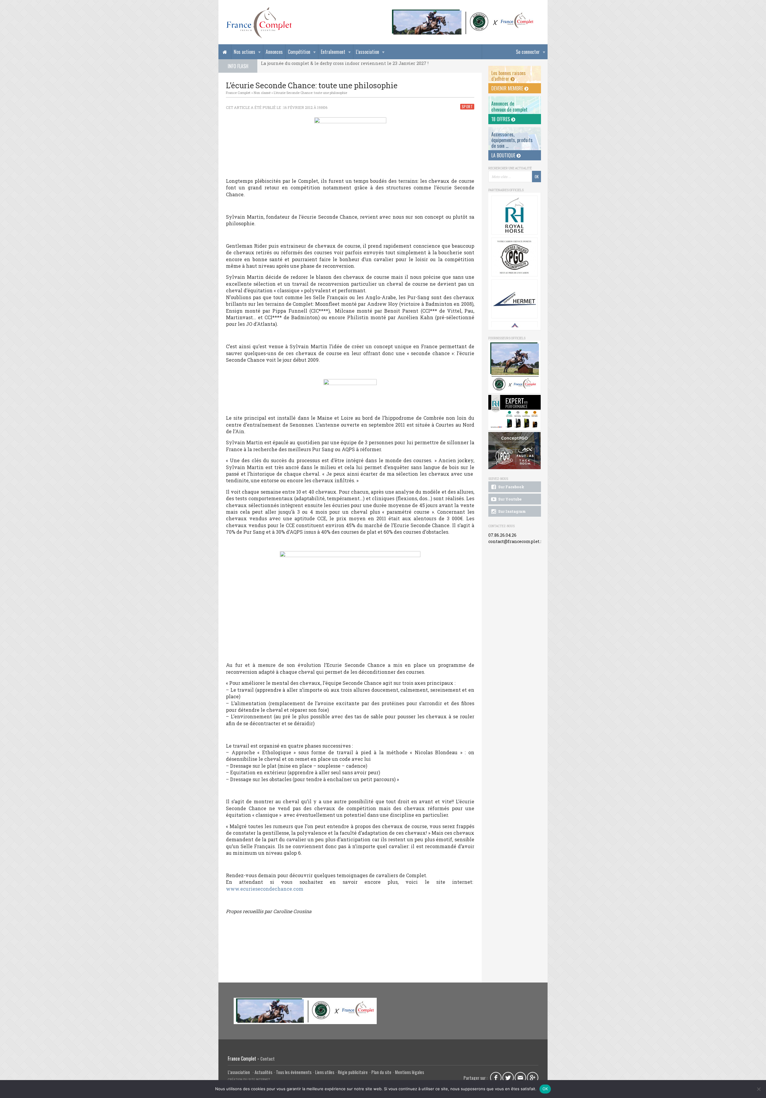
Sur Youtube (509, 499)
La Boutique (503, 155)
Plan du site (381, 1072)
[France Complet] (259, 23)
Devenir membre (507, 88)
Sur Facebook (510, 486)
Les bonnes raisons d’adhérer (508, 75)
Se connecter (528, 51)
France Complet (238, 92)
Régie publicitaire (353, 1072)
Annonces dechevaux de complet (509, 106)
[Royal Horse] (514, 215)
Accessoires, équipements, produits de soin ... (512, 140)
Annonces (274, 51)
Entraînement (333, 51)
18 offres (501, 119)
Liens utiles (324, 1072)
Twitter (508, 1077)
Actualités (263, 1072)
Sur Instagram (511, 511)
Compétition (299, 51)
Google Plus (532, 1077)
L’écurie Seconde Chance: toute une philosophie (310, 92)
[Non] (759, 1089)
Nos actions (244, 51)
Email (520, 1077)
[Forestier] (463, 12)
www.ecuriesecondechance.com (264, 889)
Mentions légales (409, 1072)
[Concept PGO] (514, 257)
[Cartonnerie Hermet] (514, 298)
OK (545, 1088)
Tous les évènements (293, 1072)
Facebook (495, 1077)
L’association (367, 51)
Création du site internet (249, 1079)
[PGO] (514, 450)
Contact (267, 1059)
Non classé (262, 92)
